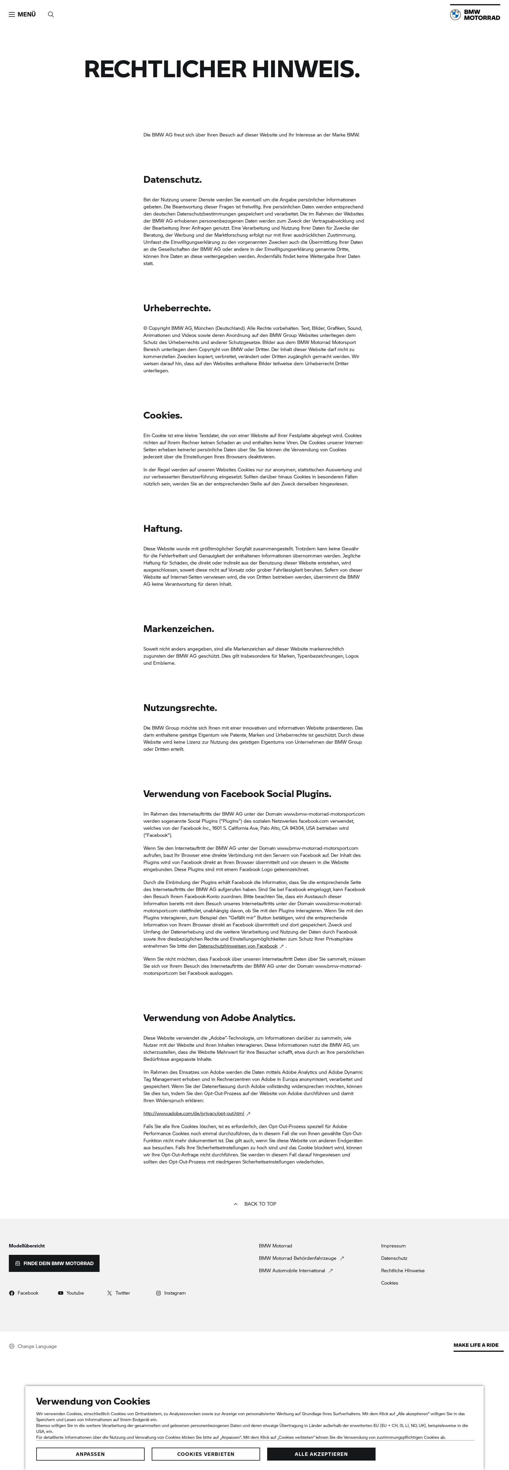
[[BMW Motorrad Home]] (475, 14)
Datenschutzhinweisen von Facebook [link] (237, 945)
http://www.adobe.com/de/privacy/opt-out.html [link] (193, 1113)
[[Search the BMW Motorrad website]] (50, 12)
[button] (22, 14)
